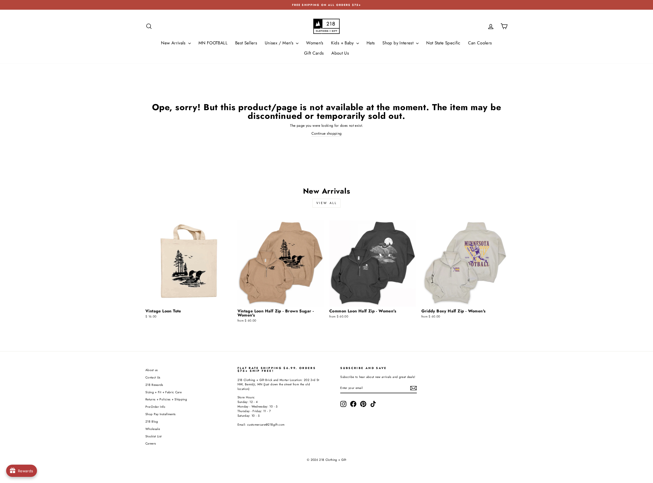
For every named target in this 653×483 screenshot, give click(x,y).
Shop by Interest (398, 43)
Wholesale (152, 429)
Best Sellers (246, 43)
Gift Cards (314, 53)
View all (326, 203)
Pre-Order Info (155, 406)
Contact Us (152, 377)
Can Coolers (480, 43)
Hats (371, 43)
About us (151, 370)
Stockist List (153, 436)
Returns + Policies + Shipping (166, 399)
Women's (314, 43)
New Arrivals (174, 43)
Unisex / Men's (280, 43)
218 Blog (151, 421)
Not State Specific (443, 43)
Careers (150, 443)
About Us (340, 53)
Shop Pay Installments (160, 414)
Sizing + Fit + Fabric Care (163, 392)
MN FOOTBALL (213, 43)
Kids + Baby (343, 43)
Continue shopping (326, 133)
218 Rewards (154, 385)
